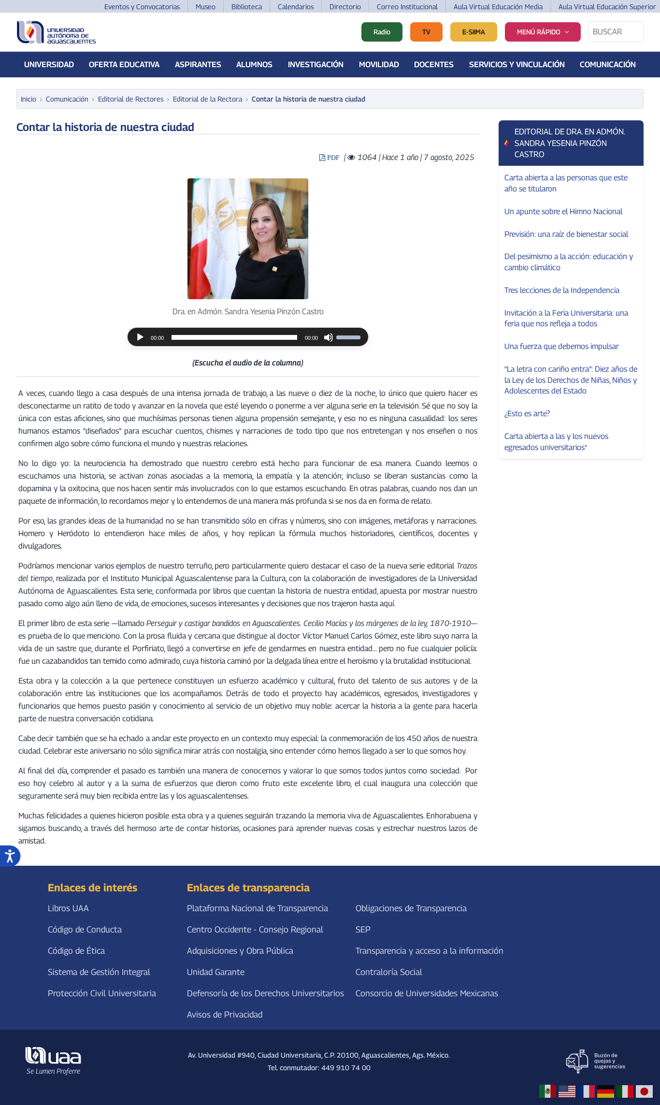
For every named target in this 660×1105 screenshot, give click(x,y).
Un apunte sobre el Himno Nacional (563, 211)
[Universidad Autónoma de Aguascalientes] (56, 32)
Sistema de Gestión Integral (99, 972)
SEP (363, 929)
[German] (605, 1091)
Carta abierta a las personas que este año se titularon (566, 183)
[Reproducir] (140, 337)
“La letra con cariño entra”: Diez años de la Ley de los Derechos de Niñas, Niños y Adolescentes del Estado (570, 380)
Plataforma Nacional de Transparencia (257, 908)
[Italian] (625, 1091)
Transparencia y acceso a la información (429, 950)
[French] (586, 1091)
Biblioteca (246, 6)
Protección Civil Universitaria (102, 993)
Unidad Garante (215, 972)
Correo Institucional (407, 6)
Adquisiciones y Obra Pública (240, 950)
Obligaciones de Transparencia (411, 908)
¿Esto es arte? (527, 413)
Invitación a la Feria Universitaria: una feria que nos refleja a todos (566, 318)
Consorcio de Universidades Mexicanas (427, 993)
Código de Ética (76, 950)
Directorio (345, 6)
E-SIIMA (473, 32)
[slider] (349, 336)
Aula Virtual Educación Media (498, 6)
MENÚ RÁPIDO (538, 32)
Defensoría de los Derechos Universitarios (265, 993)
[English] (567, 1091)
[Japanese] (644, 1091)
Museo (205, 6)
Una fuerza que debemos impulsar (561, 346)
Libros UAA (68, 908)
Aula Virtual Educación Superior (607, 6)
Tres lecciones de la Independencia (561, 290)
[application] (248, 337)
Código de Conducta (85, 929)
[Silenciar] (328, 337)
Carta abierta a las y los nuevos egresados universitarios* (556, 441)
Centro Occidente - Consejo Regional (255, 929)
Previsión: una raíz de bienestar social (566, 234)
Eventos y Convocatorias (142, 6)
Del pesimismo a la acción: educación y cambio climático (568, 261)
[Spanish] (547, 1091)
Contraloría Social (389, 972)
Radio (381, 32)
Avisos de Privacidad (224, 1015)
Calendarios (296, 6)
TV (426, 32)
